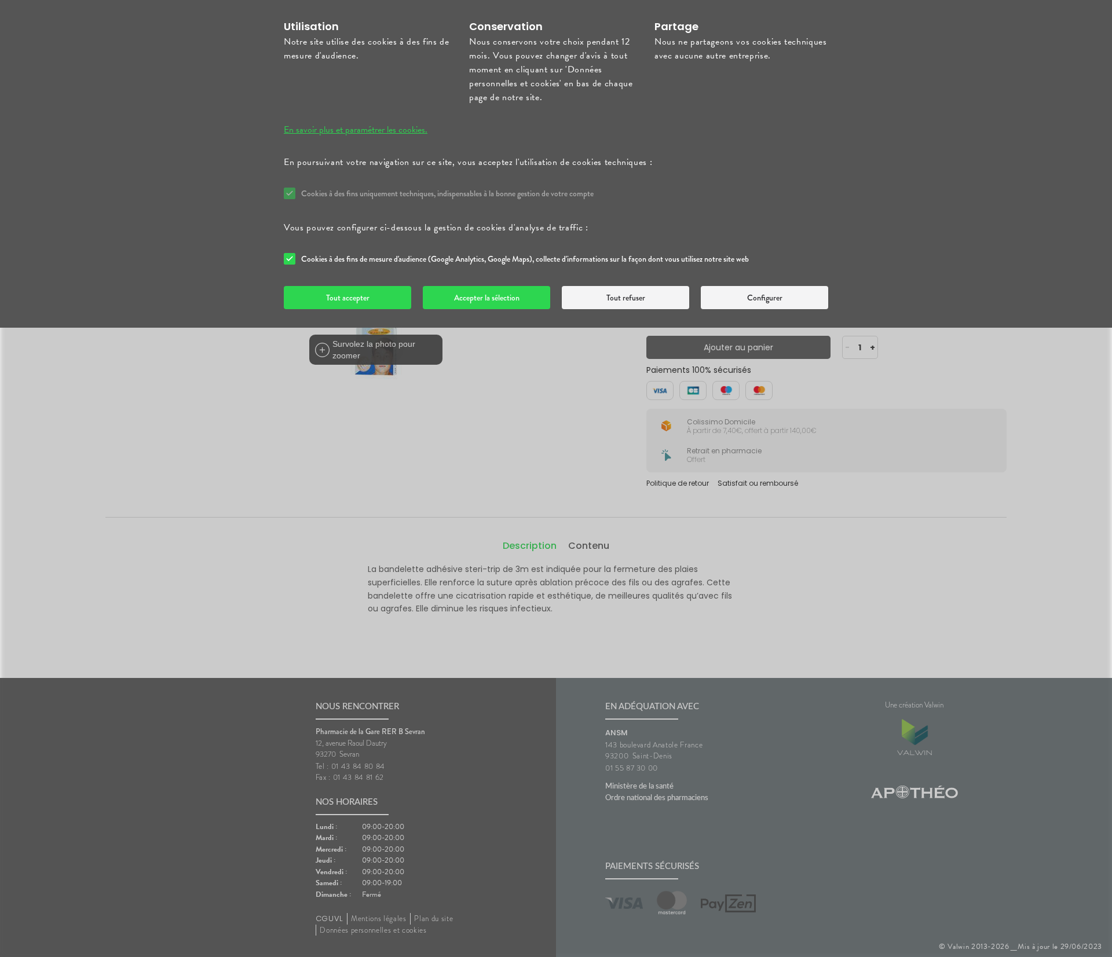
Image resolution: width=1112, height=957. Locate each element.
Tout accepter (348, 297)
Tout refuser (625, 297)
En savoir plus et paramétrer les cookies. (355, 130)
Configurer (764, 297)
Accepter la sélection (487, 297)
